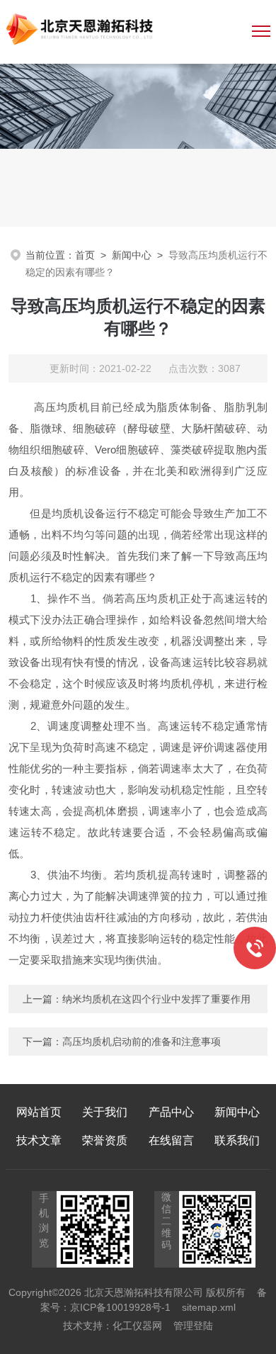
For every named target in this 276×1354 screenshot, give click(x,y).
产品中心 (171, 1112)
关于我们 (104, 1112)
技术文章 (39, 1140)
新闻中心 (131, 255)
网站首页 (39, 1112)
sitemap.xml (209, 1307)
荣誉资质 (104, 1140)
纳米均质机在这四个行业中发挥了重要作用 (156, 999)
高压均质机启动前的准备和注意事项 (141, 1041)
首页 (85, 255)
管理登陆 (193, 1325)
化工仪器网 (137, 1325)
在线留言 (171, 1140)
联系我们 (237, 1140)
